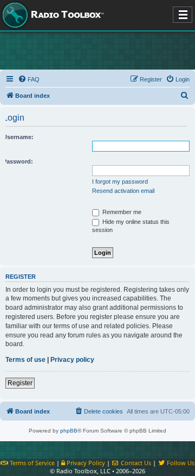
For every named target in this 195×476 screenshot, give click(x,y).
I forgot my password (120, 181)
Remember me (121, 212)
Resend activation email (123, 190)
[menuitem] (29, 79)
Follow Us (179, 463)
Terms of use (25, 360)
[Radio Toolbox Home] (51, 15)
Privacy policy (72, 360)
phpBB (68, 431)
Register (20, 383)
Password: (18, 161)
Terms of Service (31, 463)
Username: (18, 137)
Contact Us (135, 463)
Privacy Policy (85, 463)
